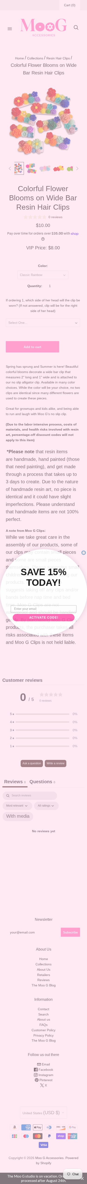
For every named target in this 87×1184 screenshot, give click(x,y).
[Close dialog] (84, 552)
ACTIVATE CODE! (43, 617)
